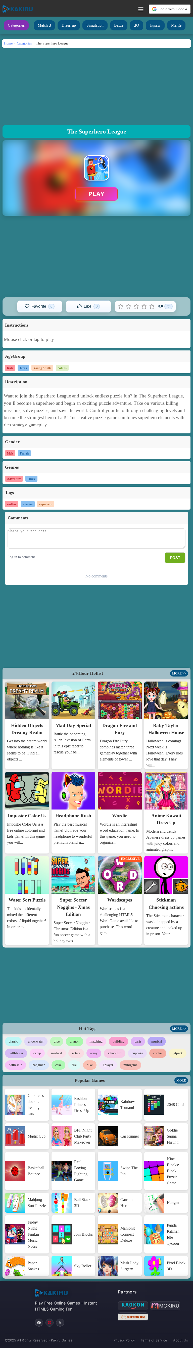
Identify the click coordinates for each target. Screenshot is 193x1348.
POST (175, 558)
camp (37, 1053)
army (94, 1053)
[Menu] (141, 9)
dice (57, 1041)
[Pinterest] (49, 1323)
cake (58, 1065)
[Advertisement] (96, 85)
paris (137, 1041)
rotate (76, 1053)
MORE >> (179, 673)
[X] (60, 1323)
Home (8, 43)
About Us (180, 1340)
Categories (16, 25)
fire (74, 1065)
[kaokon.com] (133, 1305)
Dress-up (69, 25)
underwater (36, 1041)
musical (156, 1041)
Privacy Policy (124, 1340)
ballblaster (16, 1053)
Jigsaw (155, 25)
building (118, 1041)
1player (108, 1065)
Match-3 (44, 25)
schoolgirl (115, 1053)
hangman (38, 1065)
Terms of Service (154, 1340)
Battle (118, 25)
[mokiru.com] (165, 1305)
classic (13, 1041)
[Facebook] (39, 1323)
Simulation (95, 25)
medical (56, 1053)
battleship (15, 1065)
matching (96, 1041)
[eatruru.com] (133, 1316)
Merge (176, 25)
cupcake (137, 1053)
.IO (136, 25)
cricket (158, 1053)
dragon (74, 1041)
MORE (181, 1080)
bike (90, 1065)
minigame (130, 1065)
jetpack (178, 1053)
